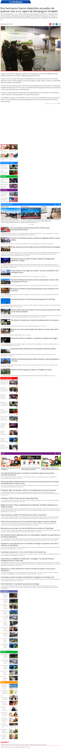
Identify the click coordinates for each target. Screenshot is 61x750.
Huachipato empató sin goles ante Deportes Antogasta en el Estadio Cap (27, 577)
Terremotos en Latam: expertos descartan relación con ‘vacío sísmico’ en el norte (4, 196)
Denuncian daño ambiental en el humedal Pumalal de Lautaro (33, 349)
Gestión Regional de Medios (7, 744)
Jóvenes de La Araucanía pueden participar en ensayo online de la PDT (35, 330)
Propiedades (23, 747)
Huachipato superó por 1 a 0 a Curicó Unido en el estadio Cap (23, 552)
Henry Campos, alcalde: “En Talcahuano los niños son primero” (24, 515)
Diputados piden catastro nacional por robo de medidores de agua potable (4, 391)
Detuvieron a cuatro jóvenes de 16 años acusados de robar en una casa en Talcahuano (28, 570)
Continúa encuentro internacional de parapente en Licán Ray (33, 299)
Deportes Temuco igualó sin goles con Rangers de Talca (31, 370)
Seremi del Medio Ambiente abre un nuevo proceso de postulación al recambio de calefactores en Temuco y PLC (30, 482)
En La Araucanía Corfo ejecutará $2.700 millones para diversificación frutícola (30, 229)
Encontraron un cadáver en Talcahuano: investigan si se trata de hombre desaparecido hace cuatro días (27, 560)
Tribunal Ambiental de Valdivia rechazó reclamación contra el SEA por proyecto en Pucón (35, 281)
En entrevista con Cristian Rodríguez (5, 698)
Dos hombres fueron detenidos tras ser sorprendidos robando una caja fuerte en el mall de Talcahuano (30, 536)
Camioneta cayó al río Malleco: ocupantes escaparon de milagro (34, 338)
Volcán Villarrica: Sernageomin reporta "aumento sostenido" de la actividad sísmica (35, 271)
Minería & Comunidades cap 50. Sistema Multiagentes (5, 716)
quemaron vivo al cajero (14, 75)
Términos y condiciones (30, 744)
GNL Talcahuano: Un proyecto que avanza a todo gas (20, 584)
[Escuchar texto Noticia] (59, 103)
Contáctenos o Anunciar (19, 744)
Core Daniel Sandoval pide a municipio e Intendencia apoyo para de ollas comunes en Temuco (27, 474)
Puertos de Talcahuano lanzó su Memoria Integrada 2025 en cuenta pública (35, 239)
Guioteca (12, 747)
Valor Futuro (6, 747)
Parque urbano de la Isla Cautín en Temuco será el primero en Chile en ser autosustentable (35, 311)
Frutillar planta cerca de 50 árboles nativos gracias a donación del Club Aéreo (4, 420)
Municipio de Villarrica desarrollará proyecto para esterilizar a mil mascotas (34, 290)
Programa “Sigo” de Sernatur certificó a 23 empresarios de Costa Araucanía (28, 490)
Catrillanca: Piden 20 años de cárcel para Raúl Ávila (19, 498)
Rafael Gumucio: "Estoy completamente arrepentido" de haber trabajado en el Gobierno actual (29, 506)
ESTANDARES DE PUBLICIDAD (41, 744)
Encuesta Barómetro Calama (5, 686)
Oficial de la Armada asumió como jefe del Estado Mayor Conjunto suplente (28, 521)
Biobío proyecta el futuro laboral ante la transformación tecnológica (35, 247)
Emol (2, 747)
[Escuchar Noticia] (1, 19)
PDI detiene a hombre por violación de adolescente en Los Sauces (35, 320)
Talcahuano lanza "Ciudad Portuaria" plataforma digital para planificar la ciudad (33, 260)
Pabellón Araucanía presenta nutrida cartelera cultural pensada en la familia (35, 360)
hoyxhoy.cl (28, 747)
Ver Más (9, 649)
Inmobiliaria (17, 747)
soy (32, 235)
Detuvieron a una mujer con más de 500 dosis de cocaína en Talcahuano (27, 528)
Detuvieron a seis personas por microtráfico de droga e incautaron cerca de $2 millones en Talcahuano (29, 544)
